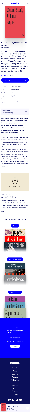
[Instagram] (9, 400)
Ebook (12, 75)
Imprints (15, 374)
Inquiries (15, 394)
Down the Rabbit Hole (15, 259)
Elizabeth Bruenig (12, 410)
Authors (15, 377)
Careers (15, 391)
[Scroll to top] (27, 408)
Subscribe (15, 346)
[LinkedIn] (20, 400)
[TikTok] (13, 400)
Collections (15, 380)
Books (15, 371)
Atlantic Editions (15, 102)
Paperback (5, 75)
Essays (15, 226)
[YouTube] (17, 400)
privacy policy (19, 341)
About (15, 388)
